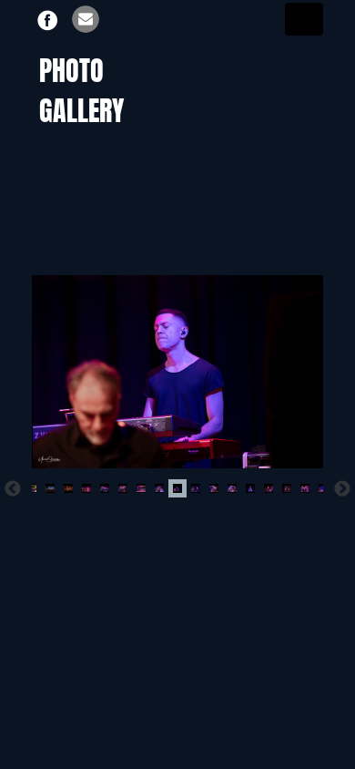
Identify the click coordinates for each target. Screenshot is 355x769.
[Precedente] (13, 488)
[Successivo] (342, 488)
